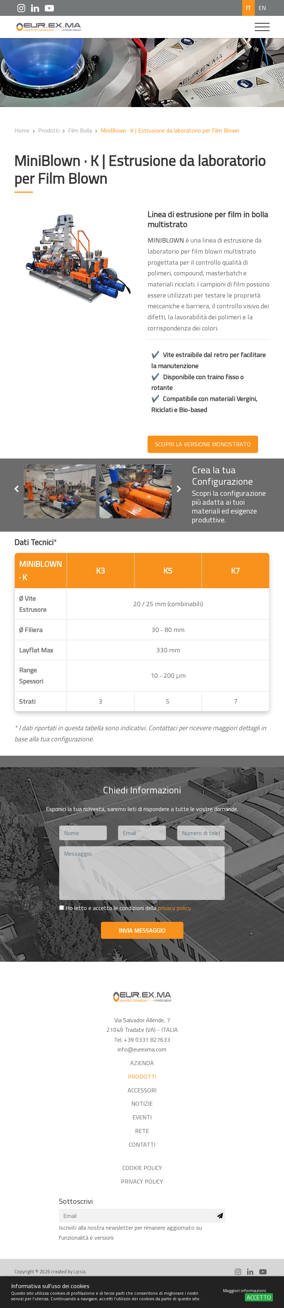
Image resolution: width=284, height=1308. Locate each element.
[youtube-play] (49, 8)
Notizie (142, 1103)
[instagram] (21, 8)
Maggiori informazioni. (245, 1290)
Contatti (142, 1144)
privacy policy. (175, 907)
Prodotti (49, 130)
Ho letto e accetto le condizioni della (128, 907)
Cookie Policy (142, 1167)
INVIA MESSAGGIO (142, 930)
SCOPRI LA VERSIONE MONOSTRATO (203, 444)
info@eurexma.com (142, 1049)
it (248, 7)
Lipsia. (80, 1271)
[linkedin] (35, 8)
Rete (142, 1130)
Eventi (142, 1117)
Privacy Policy (142, 1181)
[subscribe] (220, 1216)
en (262, 7)
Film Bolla (80, 130)
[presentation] (16, 489)
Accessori (142, 1090)
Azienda (142, 1062)
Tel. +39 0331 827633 (142, 1039)
